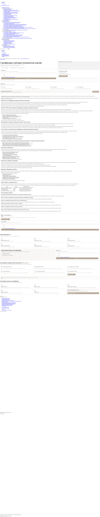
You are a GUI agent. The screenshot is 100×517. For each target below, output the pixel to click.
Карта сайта (3, 309)
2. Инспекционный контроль (7, 9)
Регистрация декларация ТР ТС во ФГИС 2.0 (8, 300)
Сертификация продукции (5, 7)
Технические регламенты (5, 20)
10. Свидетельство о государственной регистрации (10, 15)
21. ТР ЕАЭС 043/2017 (17, 38)
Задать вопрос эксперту (5, 219)
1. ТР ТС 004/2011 (12, 22)
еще (2, 3)
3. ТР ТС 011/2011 (8, 23)
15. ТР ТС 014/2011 (11, 33)
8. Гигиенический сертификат (7, 13)
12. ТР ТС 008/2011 (9, 30)
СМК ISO (3, 56)
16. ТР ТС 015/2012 (9, 34)
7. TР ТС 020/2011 (13, 26)
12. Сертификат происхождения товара (8, 16)
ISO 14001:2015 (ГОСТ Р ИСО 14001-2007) (9, 47)
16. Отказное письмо (6, 18)
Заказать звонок (95, 91)
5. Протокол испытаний (6, 11)
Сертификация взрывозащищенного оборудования (8, 303)
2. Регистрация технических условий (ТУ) (9, 41)
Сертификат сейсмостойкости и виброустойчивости (9, 302)
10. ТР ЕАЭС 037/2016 (19, 28)
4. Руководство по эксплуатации (7, 42)
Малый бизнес (4, 53)
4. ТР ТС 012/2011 (15, 24)
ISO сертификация (4, 44)
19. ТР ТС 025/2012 (11, 36)
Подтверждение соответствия (6, 298)
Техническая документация (5, 307)
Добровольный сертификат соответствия (7, 304)
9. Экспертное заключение (7, 14)
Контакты (3, 2)
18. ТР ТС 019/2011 (12, 35)
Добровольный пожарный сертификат (7, 305)
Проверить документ (71, 274)
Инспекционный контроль (5, 299)
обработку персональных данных (10, 228)
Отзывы (4, 52)
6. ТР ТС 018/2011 (12, 25)
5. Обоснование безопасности (7, 43)
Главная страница (2, 59)
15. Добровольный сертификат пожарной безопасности (10, 19)
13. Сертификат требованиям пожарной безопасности (10, 17)
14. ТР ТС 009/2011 (13, 32)
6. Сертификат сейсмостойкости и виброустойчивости (10, 12)
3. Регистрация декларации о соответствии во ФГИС (10, 10)
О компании (3, 50)
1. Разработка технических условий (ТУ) (8, 40)
